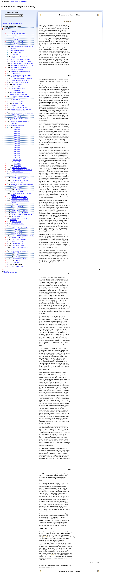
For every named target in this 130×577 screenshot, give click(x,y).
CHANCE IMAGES (18, 191)
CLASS (17, 208)
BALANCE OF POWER (17, 105)
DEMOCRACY (17, 262)
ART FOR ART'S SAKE (18, 86)
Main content (13, 1)
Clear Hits (5, 29)
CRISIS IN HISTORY (17, 243)
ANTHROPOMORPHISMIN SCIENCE (22, 78)
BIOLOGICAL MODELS (17, 125)
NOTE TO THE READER (16, 43)
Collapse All (6, 272)
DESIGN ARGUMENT (18, 266)
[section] (17, 35)
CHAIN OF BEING (18, 187)
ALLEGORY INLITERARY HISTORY (21, 61)
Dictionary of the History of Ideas (12, 23)
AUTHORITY (16, 99)
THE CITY (16, 204)
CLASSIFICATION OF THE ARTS (20, 212)
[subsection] (17, 129)
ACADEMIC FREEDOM (17, 50)
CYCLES (17, 254)
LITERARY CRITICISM (18, 245)
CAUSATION (17, 166)
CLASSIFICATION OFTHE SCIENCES (22, 214)
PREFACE (14, 37)
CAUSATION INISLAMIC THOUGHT (22, 170)
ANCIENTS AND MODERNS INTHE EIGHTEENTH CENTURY (20, 76)
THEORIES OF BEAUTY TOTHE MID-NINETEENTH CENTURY (21, 110)
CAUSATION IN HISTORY (19, 168)
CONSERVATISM (16, 222)
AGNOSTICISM (17, 52)
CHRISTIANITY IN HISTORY (19, 197)
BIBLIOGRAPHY (17, 160)
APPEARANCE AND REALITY (19, 82)
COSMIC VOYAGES (16, 233)
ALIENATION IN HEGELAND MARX (20, 59)
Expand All (13, 272)
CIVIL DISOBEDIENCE (17, 206)
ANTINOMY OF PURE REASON (20, 80)
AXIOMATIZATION (18, 101)
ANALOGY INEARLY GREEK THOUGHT (22, 65)
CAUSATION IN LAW (17, 172)
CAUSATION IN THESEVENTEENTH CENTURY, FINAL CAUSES (21, 178)
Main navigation (22, 1)
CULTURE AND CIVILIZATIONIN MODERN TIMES (20, 251)
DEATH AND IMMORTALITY (19, 258)
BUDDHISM (17, 127)
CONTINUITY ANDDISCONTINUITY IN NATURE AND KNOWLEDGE (22, 226)
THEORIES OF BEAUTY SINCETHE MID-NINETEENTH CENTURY (22, 113)
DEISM (18, 260)
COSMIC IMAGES (17, 231)
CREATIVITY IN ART (18, 241)
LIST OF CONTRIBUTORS (17, 41)
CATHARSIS (17, 164)
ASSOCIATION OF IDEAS (18, 88)
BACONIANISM (17, 103)
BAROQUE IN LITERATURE (19, 107)
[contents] (16, 39)
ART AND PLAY (17, 84)
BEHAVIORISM (17, 116)
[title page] (14, 31)
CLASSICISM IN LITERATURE (20, 210)
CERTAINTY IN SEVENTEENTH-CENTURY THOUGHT (20, 181)
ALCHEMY (16, 54)
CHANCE (17, 189)
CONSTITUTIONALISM (17, 224)
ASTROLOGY (16, 91)
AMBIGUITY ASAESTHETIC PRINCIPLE (22, 63)
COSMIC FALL (17, 229)
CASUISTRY (17, 162)
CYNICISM (17, 256)
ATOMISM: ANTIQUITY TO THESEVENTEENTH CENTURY (18, 93)
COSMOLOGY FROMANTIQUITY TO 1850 (21, 235)
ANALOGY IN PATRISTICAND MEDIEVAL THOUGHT (19, 68)
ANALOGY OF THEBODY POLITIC (20, 71)
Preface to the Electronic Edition (17, 33)
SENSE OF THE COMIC (18, 216)
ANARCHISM (16, 73)
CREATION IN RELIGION (19, 239)
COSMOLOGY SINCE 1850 (18, 237)
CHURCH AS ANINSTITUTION (19, 199)
